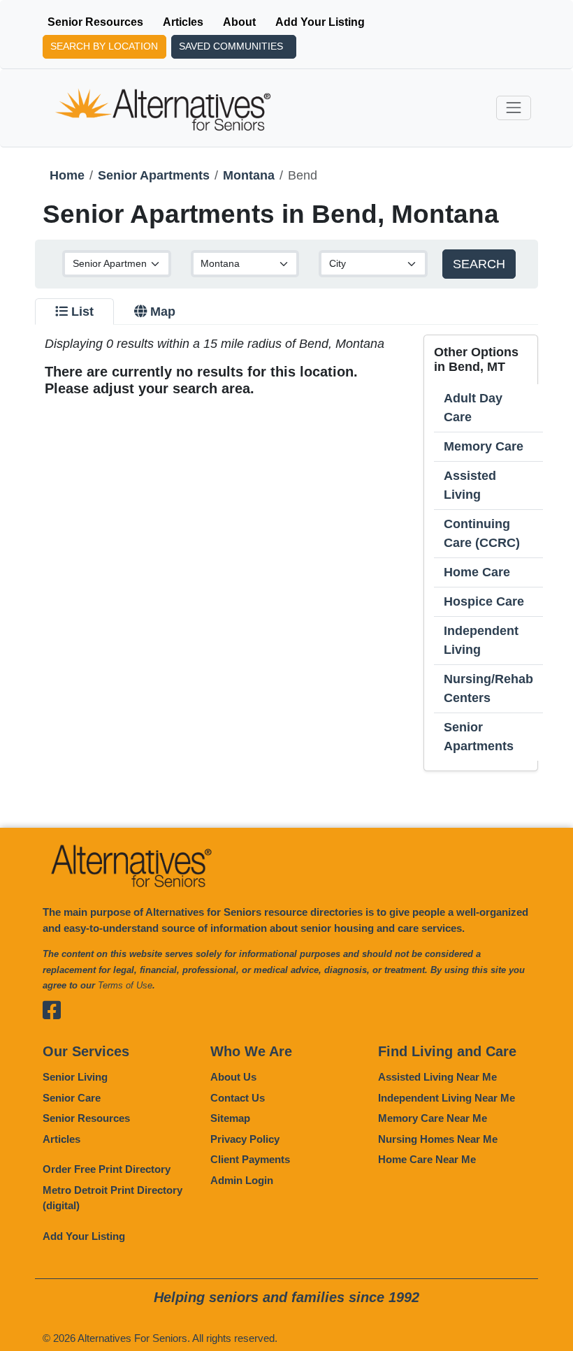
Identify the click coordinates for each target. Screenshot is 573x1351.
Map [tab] (162, 312)
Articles (183, 22)
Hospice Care (484, 601)
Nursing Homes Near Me (438, 1139)
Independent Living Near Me (446, 1098)
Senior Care (72, 1098)
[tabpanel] (286, 553)
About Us (233, 1077)
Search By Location (104, 46)
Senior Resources (95, 22)
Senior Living (75, 1077)
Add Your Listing (320, 22)
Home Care (477, 572)
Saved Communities (231, 46)
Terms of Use (125, 985)
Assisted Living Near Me (437, 1077)
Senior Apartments (154, 175)
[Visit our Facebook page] (53, 1010)
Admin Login (241, 1180)
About (239, 22)
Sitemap (230, 1118)
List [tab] (82, 312)
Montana (249, 175)
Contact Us (237, 1098)
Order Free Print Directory (107, 1169)
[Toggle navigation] (513, 108)
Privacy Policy (245, 1139)
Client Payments (250, 1159)
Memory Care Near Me (432, 1118)
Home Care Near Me (427, 1159)
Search (479, 264)
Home (67, 175)
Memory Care (483, 446)
